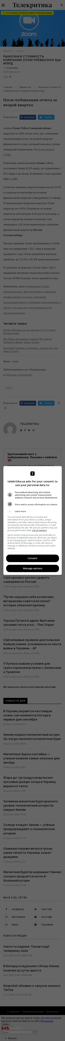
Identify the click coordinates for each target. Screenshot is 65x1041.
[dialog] (32, 520)
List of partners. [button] (39, 530)
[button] (33, 511)
